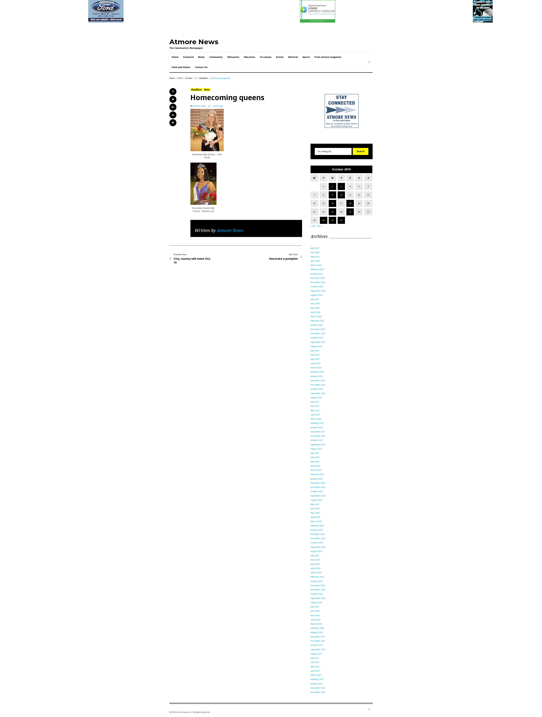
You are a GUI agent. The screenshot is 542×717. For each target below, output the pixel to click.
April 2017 (315, 670)
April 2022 (315, 414)
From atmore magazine (327, 57)
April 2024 (315, 312)
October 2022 (317, 389)
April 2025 (315, 261)
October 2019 (317, 542)
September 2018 (318, 598)
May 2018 (315, 615)
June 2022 (315, 406)
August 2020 (316, 500)
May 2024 (315, 308)
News (201, 57)
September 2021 (318, 444)
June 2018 (315, 611)
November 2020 (318, 487)
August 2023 (316, 346)
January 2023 (317, 376)
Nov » (319, 226)
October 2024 (317, 286)
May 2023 (315, 359)
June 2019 (315, 559)
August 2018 (316, 602)
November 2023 (318, 333)
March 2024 (316, 316)
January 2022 (317, 427)
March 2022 (316, 418)
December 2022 (318, 380)
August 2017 (316, 653)
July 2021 (315, 453)
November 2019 (318, 538)
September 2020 (318, 495)
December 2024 (318, 278)
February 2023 (317, 371)
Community (215, 57)
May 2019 (315, 564)
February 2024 (317, 320)
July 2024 (315, 299)
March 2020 (316, 521)
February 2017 (317, 679)
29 (323, 220)
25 (350, 211)
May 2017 (315, 666)
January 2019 (317, 581)
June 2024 (315, 303)
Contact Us (201, 67)
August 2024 (316, 295)
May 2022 (315, 410)
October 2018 (317, 594)
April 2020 (315, 517)
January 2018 (317, 632)
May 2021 (315, 461)
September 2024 (318, 290)
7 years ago (217, 105)
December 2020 (318, 483)
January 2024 (317, 325)
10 (341, 195)
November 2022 (318, 384)
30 (332, 220)
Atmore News (193, 42)
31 (341, 220)
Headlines (203, 78)
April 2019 (315, 568)
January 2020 (317, 530)
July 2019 (315, 555)
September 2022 (318, 393)
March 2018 (316, 623)
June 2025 (315, 252)
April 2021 (315, 465)
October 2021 (317, 440)
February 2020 (317, 525)
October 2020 (317, 491)
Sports (306, 57)
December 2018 (318, 585)
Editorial (293, 57)
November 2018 (318, 589)
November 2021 (318, 436)
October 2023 (317, 337)
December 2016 (318, 688)
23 (332, 211)
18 (350, 203)
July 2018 (315, 606)
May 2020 (315, 512)
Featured (188, 57)
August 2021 (316, 448)
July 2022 (315, 401)
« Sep (313, 226)
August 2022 (316, 397)
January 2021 (317, 478)
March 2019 (316, 572)
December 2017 (318, 636)
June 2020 (315, 508)
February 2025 (317, 269)
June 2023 (315, 354)
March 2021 (316, 470)
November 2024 (318, 282)
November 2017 (318, 641)
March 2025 (316, 265)
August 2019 (316, 551)
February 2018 (317, 628)
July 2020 (315, 504)
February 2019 (317, 576)
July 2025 (315, 248)
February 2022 (317, 423)
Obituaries (233, 57)
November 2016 (318, 692)
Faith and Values (181, 67)
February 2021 (317, 474)
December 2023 (318, 329)
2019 (180, 78)
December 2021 (318, 431)
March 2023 (316, 367)
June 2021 (315, 457)
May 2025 (315, 256)
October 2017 (317, 645)
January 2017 (317, 683)
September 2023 (318, 342)
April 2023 (315, 363)
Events (280, 57)
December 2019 (318, 534)
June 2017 (315, 662)
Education (249, 57)
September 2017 (318, 649)
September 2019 (318, 547)
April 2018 (315, 619)
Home (175, 57)
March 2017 (316, 675)
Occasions (265, 57)
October (188, 78)
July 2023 (315, 350)
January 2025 (317, 273)
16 (332, 203)
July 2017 (315, 658)
